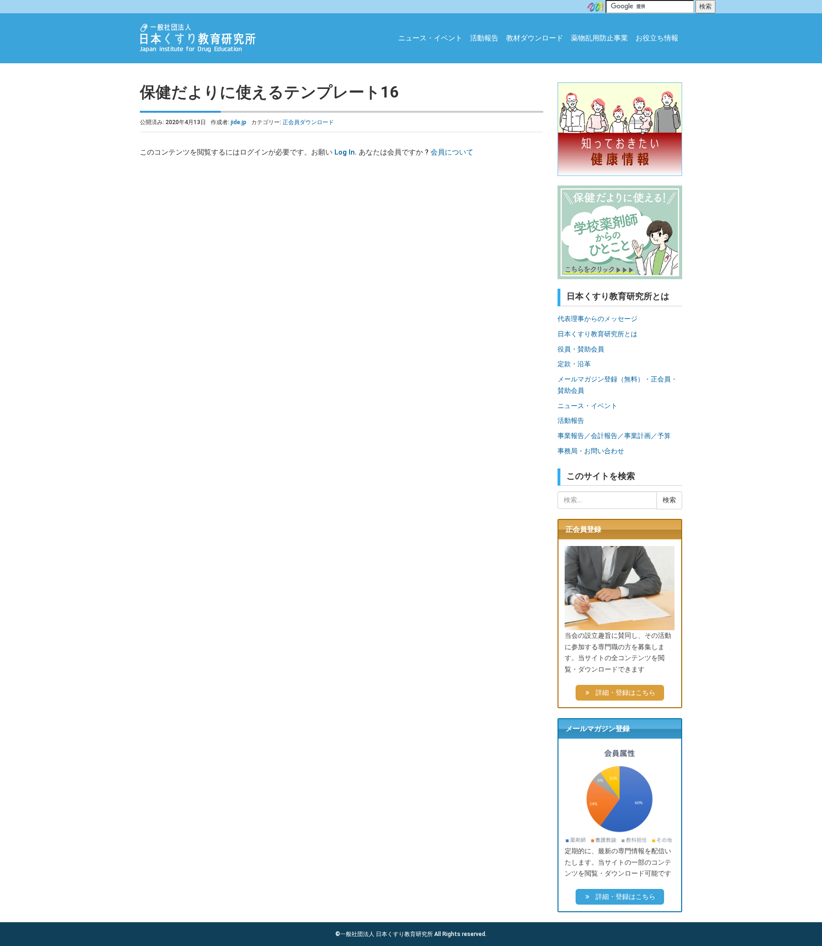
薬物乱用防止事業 (599, 38)
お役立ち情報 (657, 38)
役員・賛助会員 (581, 349)
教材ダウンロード (534, 38)
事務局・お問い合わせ (591, 451)
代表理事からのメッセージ (597, 318)
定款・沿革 (574, 364)
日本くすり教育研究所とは (597, 334)
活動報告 (484, 38)
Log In (344, 152)
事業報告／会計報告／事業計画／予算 (614, 435)
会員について (452, 152)
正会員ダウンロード (308, 122)
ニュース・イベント (430, 38)
